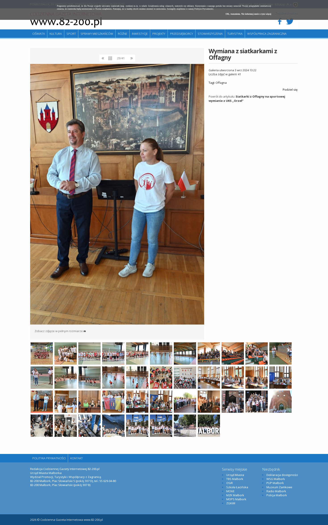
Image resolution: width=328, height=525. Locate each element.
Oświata (38, 34)
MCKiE (230, 491)
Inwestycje (140, 34)
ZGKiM (230, 503)
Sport (71, 34)
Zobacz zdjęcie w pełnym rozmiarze (59, 331)
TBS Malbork (234, 479)
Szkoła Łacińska (237, 487)
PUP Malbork (275, 483)
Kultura (56, 34)
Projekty (158, 34)
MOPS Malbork (236, 499)
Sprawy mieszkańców (97, 34)
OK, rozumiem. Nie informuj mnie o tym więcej (248, 14)
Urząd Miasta (235, 475)
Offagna (221, 83)
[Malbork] (66, 20)
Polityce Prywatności (203, 9)
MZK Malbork (235, 495)
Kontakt (76, 458)
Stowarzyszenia (210, 34)
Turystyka (235, 34)
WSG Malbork (275, 479)
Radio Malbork (276, 491)
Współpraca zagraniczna (266, 34)
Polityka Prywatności (49, 458)
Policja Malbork (276, 495)
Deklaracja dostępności (282, 475)
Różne (122, 34)
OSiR (229, 483)
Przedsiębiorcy (181, 34)
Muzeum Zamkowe (279, 487)
